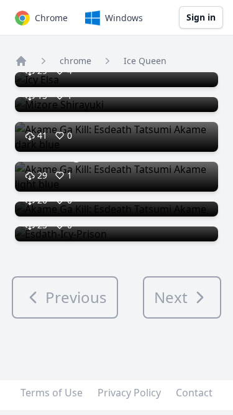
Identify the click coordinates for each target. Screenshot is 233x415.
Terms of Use (52, 392)
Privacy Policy (129, 392)
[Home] (21, 61)
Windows (124, 18)
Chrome (51, 18)
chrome (75, 61)
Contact (194, 392)
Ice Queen (145, 61)
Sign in (201, 17)
